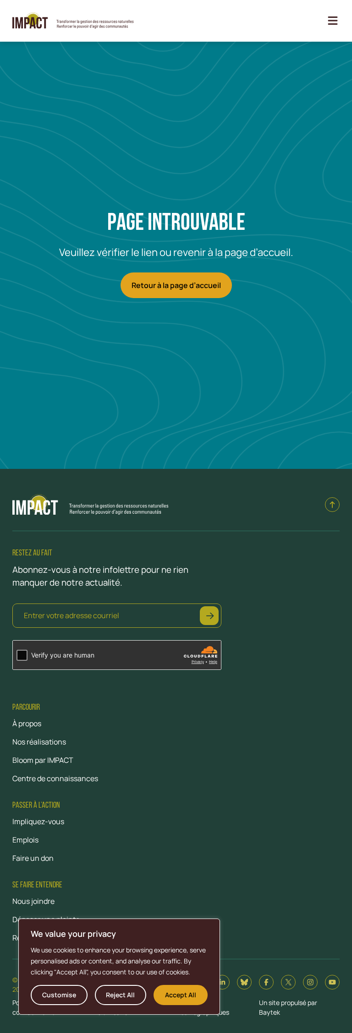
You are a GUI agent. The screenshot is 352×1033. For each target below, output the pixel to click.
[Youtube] (332, 982)
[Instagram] (310, 982)
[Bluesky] (244, 982)
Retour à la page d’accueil (176, 285)
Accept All (180, 994)
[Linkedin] (222, 982)
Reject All (120, 994)
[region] (119, 967)
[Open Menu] (333, 20)
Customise (59, 994)
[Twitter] (288, 982)
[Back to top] (332, 504)
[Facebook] (266, 982)
